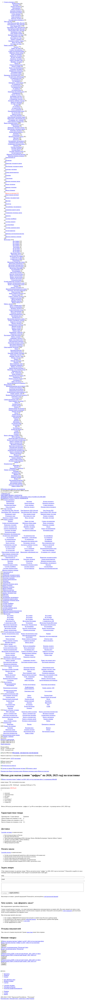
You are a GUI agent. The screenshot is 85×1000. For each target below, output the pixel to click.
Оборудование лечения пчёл (16, 121)
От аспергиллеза (16, 90)
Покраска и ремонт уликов (16, 41)
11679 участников (16, 758)
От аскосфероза (16, 79)
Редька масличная (16, 429)
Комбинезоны (16, 3)
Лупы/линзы (16, 135)
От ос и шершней (16, 109)
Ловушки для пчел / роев (16, 356)
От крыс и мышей (16, 103)
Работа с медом (8, 304)
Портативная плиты (16, 351)
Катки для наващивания (16, 67)
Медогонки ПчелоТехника (16, 266)
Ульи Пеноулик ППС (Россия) (16, 23)
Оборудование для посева (16, 401)
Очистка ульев (16, 295)
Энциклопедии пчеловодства (16, 450)
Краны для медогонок (16, 275)
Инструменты (8, 384)
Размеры (6, 991)
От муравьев (16, 106)
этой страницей (67, 910)
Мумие (16, 478)
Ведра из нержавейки (16, 307)
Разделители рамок (16, 73)
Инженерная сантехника (16, 390)
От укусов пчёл (16, 112)
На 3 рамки (16, 242)
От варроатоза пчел (15, 78)
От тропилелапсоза (16, 85)
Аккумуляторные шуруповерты (16, 383)
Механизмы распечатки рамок (16, 319)
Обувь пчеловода (16, 9)
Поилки (16, 466)
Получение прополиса (16, 344)
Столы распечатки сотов (16, 310)
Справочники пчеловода (16, 449)
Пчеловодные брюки (16, 12)
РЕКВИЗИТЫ (24, 498)
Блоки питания (16, 374)
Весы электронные (16, 311)
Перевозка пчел (16, 371)
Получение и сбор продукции (12, 335)
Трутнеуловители (16, 153)
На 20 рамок (16, 250)
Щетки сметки (16, 302)
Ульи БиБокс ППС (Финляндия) (16, 27)
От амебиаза (16, 88)
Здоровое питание (16, 477)
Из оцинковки (16, 271)
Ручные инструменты (16, 387)
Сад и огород (15, 398)
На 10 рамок (16, 248)
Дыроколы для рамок (16, 59)
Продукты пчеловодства (16, 484)
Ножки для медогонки (16, 277)
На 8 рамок (16, 247)
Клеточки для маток (16, 130)
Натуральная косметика (16, 480)
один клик (27, 921)
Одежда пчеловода (9, 2)
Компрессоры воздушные (16, 375)
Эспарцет (16, 434)
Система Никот (16, 150)
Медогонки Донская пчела (16, 265)
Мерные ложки (16, 329)
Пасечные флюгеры (16, 350)
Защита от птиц (16, 114)
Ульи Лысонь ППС (15, 26)
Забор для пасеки (16, 381)
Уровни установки (16, 39)
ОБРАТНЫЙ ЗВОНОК (7, 495)
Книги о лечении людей (16, 456)
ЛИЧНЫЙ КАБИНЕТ (7, 496)
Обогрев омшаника (16, 360)
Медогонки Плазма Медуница (16, 262)
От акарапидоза (16, 87)
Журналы (16, 455)
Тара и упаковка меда (16, 305)
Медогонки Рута (16, 254)
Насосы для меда (16, 323)
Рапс (16, 426)
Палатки (16, 362)
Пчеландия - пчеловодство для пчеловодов (25, 753)
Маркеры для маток (10, 187)
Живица (16, 474)
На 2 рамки (16, 241)
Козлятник (16, 417)
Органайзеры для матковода (16, 141)
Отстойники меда (16, 316)
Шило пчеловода (16, 299)
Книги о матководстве (16, 443)
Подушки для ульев (15, 44)
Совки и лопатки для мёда (16, 296)
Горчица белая (16, 404)
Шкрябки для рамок (16, 62)
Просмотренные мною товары (11, 735)
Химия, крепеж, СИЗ (16, 393)
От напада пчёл (16, 108)
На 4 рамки (16, 244)
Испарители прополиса (16, 345)
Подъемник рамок (16, 72)
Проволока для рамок (16, 56)
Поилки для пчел (16, 357)
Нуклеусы (16, 139)
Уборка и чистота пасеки (16, 378)
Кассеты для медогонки (16, 274)
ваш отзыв (30, 932)
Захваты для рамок (16, 287)
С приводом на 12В (16, 257)
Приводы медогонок (16, 278)
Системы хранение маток (16, 151)
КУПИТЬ (4, 945)
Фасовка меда (16, 317)
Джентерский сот (16, 124)
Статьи (6, 992)
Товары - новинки (8, 736)
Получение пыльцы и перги (16, 342)
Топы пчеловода (16, 17)
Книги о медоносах (15, 453)
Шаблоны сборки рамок (16, 53)
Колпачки (16, 133)
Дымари (16, 286)
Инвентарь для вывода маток (16, 127)
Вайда (16, 402)
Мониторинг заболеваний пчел (16, 118)
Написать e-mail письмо (7, 739)
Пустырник (16, 425)
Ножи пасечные (16, 292)
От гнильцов (16, 81)
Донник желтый (16, 411)
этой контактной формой (51, 896)
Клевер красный (16, 416)
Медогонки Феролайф (16, 268)
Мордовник (16, 422)
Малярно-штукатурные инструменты (16, 395)
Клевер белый (16, 414)
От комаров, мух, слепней (16, 120)
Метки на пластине (8, 590)
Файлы (16, 462)
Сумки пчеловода (16, 15)
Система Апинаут (16, 148)
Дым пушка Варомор (16, 115)
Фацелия (16, 432)
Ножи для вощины (16, 54)
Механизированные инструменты (15, 386)
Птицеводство (8, 464)
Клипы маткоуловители (16, 132)
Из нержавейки (15, 269)
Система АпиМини (16, 147)
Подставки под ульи (16, 38)
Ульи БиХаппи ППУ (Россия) (16, 29)
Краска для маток (10, 184)
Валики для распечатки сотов (16, 283)
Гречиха (16, 407)
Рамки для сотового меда (16, 339)
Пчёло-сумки (16, 331)
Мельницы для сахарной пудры (16, 369)
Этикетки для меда (16, 313)
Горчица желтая (16, 405)
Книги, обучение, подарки (11, 435)
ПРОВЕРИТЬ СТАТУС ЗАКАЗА (10, 498)
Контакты (7, 974)
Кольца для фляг (16, 328)
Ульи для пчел (8, 21)
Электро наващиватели (16, 65)
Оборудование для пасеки (11, 347)
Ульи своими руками (16, 33)
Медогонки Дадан (16, 253)
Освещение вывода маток (16, 142)
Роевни (16, 359)
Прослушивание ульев (16, 363)
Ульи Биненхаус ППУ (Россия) (16, 24)
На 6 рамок (16, 245)
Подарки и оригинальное (16, 461)
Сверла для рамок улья (16, 60)
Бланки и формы (16, 458)
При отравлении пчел (16, 97)
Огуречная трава (16, 423)
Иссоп (16, 413)
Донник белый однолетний (16, 410)
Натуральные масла (16, 481)
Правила (6, 975)
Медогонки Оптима (16, 272)
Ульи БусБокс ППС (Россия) (16, 30)
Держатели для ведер (16, 333)
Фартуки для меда (16, 18)
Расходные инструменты (16, 389)
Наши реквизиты (5, 744)
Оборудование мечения (12, 195)
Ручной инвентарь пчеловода (12, 281)
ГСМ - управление (16, 372)
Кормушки (16, 465)
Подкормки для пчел (16, 96)
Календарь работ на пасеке (16, 438)
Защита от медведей (16, 102)
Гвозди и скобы (16, 66)
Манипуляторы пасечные (16, 368)
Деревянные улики (16, 32)
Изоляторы (16, 126)
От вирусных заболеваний (16, 76)
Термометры (16, 377)
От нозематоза (16, 84)
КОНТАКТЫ (18, 495)
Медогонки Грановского (16, 263)
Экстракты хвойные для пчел (16, 100)
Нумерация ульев (16, 36)
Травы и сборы (15, 486)
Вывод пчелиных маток (11, 123)
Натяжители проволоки (16, 70)
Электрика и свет (16, 396)
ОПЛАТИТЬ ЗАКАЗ (26, 496)
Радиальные (16, 260)
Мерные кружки (16, 326)
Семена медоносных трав (11, 399)
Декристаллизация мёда (16, 314)
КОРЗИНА (17, 496)
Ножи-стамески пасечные (16, 293)
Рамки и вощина (8, 45)
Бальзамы (16, 471)
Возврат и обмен (8, 981)
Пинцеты (16, 145)
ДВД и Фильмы (16, 437)
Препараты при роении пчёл (16, 91)
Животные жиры (16, 475)
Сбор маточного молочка (16, 341)
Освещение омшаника (16, 365)
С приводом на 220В (16, 259)
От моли (16, 105)
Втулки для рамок (16, 57)
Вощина (16, 47)
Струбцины (16, 380)
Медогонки (7, 239)
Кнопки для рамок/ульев (12, 198)
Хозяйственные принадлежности (16, 392)
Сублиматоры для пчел (16, 99)
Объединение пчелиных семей (16, 117)
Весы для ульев (16, 42)
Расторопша (16, 428)
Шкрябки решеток (16, 301)
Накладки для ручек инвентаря (16, 290)
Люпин (16, 419)
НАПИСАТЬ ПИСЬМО (39, 496)
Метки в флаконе (10, 190)
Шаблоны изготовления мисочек (16, 154)
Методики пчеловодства (16, 446)
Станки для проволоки (16, 50)
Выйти (6, 994)
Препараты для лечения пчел (12, 75)
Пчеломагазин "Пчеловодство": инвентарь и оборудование (17, 998)
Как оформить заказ (9, 979)
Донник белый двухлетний (16, 408)
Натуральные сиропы (16, 483)
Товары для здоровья (10, 469)
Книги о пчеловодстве (16, 452)
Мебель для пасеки (16, 366)
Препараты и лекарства (16, 468)
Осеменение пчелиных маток (16, 144)
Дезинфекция (16, 93)
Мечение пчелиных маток (16, 136)
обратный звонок (31, 919)
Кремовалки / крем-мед (16, 332)
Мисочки (16, 138)
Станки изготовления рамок (16, 51)
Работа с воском (15, 336)
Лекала (16, 63)
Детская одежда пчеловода (16, 20)
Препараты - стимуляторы (16, 82)
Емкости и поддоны (16, 322)
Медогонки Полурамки (16, 256)
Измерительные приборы (16, 325)
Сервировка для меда (16, 338)
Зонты (16, 348)
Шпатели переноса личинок (16, 156)
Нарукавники (16, 8)
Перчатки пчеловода (16, 11)
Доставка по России (9, 987)
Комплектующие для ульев (15, 35)
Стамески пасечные (16, 298)
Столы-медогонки (16, 280)
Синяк (16, 431)
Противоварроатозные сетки (16, 111)
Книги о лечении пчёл (16, 441)
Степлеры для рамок (16, 69)
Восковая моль (16, 472)
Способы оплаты (6, 852)
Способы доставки (6, 832)
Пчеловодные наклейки (16, 447)
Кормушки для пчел (16, 354)
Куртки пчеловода (16, 6)
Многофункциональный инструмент (16, 289)
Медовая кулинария (16, 444)
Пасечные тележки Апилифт (16, 353)
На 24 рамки (16, 251)
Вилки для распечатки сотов (16, 284)
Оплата (6, 977)
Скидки (6, 982)
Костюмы (15, 5)
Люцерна (16, 420)
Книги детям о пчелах (16, 459)
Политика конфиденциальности (13, 988)
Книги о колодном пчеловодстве (16, 440)
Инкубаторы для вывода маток (16, 129)
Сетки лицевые (16, 14)
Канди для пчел (16, 94)
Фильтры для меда (16, 308)
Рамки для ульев (16, 48)
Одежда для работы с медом (16, 320)
